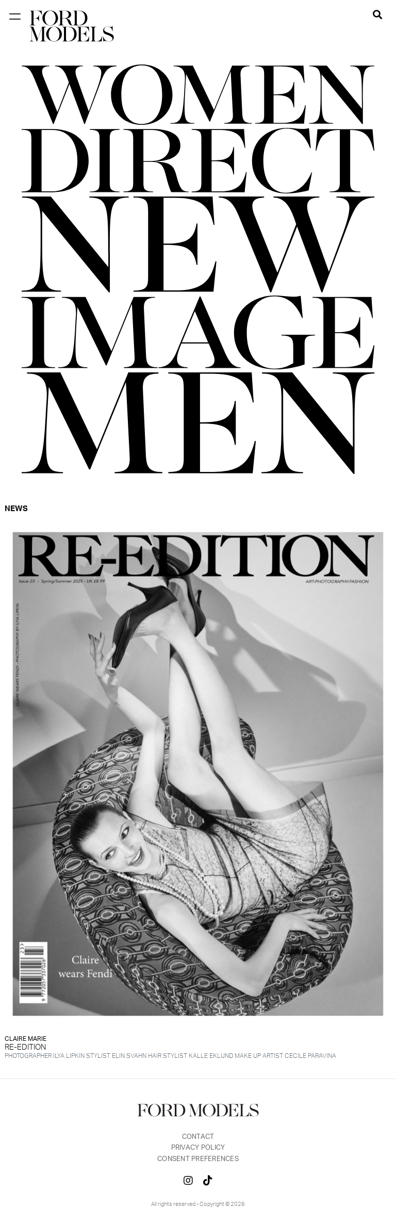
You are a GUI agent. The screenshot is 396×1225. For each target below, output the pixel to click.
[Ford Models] (72, 26)
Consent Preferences (198, 1159)
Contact (198, 1137)
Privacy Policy (198, 1148)
